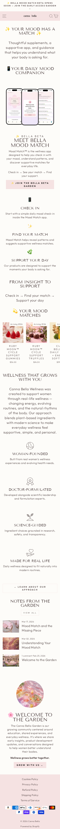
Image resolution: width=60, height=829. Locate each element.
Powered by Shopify (29, 826)
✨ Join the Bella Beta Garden (30, 184)
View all (30, 613)
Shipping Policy (29, 795)
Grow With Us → (30, 765)
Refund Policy (30, 789)
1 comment (27, 655)
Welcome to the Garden (39, 660)
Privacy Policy (30, 784)
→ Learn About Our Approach (30, 588)
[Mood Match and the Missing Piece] (11, 626)
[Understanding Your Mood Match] (11, 643)
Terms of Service (30, 800)
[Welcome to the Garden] (11, 660)
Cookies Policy (30, 779)
